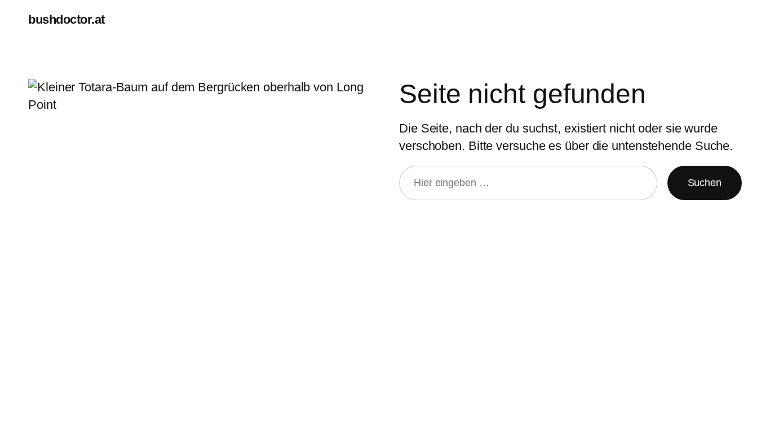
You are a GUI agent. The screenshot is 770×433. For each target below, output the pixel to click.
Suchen (705, 182)
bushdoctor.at (66, 19)
